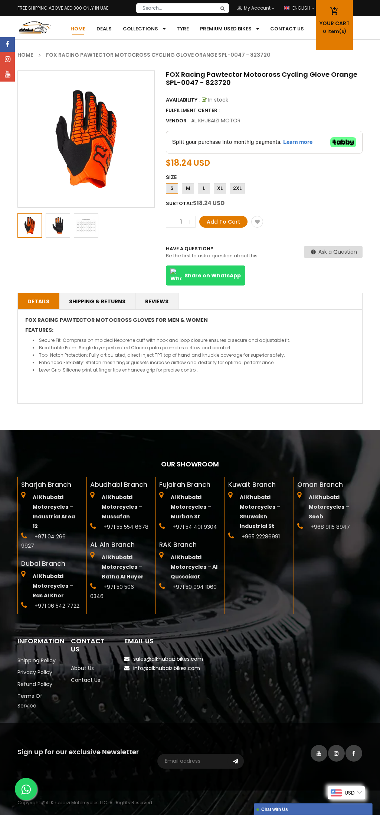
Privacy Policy (34, 672)
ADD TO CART (322, 790)
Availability (181, 99)
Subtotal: (179, 203)
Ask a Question (337, 251)
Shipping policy (36, 660)
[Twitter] (7, 74)
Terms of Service (29, 700)
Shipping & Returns (97, 301)
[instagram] (7, 59)
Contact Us (85, 680)
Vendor (176, 120)
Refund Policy (34, 684)
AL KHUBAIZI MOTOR (215, 120)
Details (38, 301)
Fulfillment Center (191, 110)
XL (220, 188)
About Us (82, 668)
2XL (237, 188)
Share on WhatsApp (212, 275)
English (301, 8)
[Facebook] (7, 44)
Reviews (156, 301)
